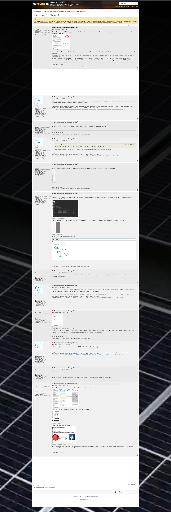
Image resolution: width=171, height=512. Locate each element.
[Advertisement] (85, 82)
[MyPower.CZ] (41, 4)
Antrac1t (36, 367)
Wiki (133, 6)
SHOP (123, 6)
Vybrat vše (57, 239)
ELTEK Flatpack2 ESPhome (75, 109)
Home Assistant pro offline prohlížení (47, 15)
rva (35, 27)
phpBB (81, 496)
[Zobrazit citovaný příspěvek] (61, 145)
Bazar (127, 6)
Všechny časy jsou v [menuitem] (130, 492)
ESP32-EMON (85, 109)
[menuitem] (59, 11)
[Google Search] (136, 3)
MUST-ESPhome (65, 109)
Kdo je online (36, 486)
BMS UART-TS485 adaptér (117, 109)
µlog (137, 6)
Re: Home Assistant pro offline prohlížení (64, 97)
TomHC (36, 105)
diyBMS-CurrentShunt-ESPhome (104, 109)
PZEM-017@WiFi (92, 109)
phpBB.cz (89, 499)
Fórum (118, 6)
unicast (36, 270)
